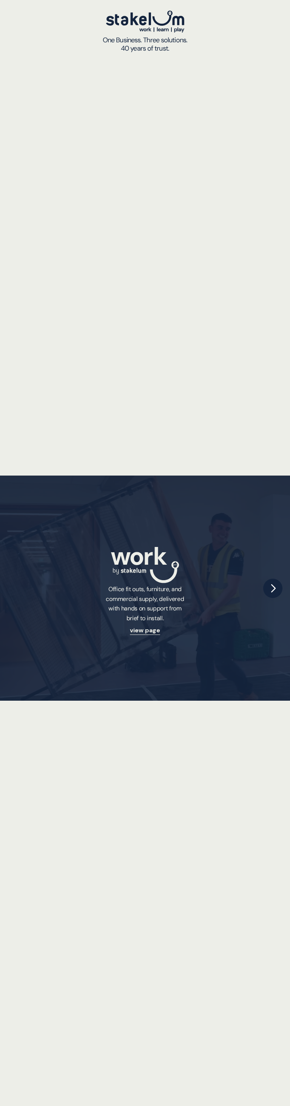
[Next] (272, 588)
